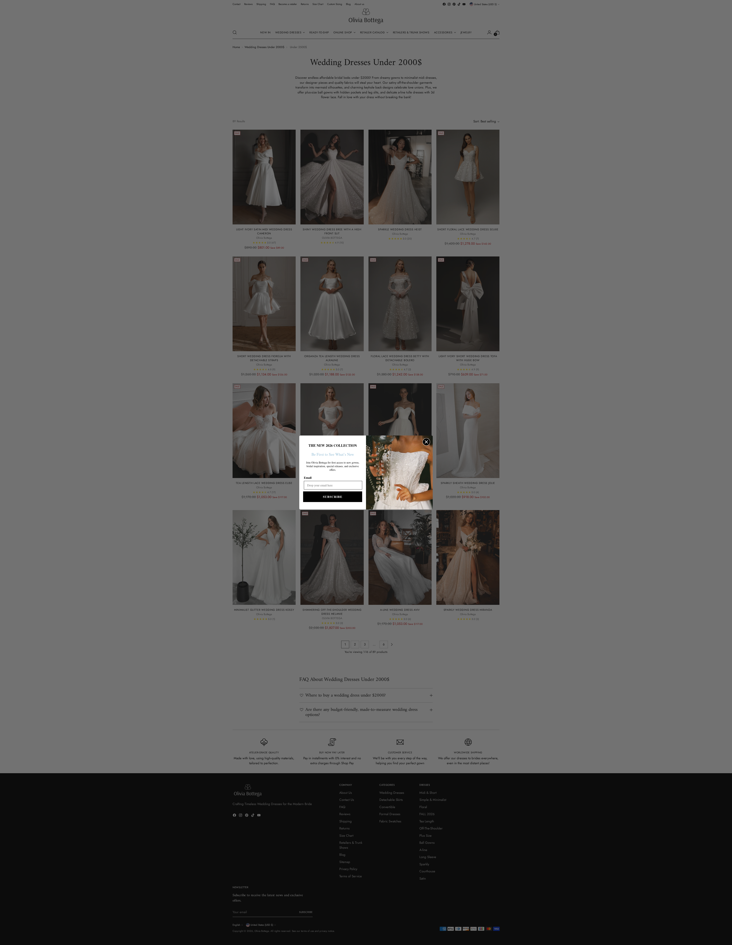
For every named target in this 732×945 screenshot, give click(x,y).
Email (307, 477)
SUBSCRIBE (332, 496)
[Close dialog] (426, 442)
